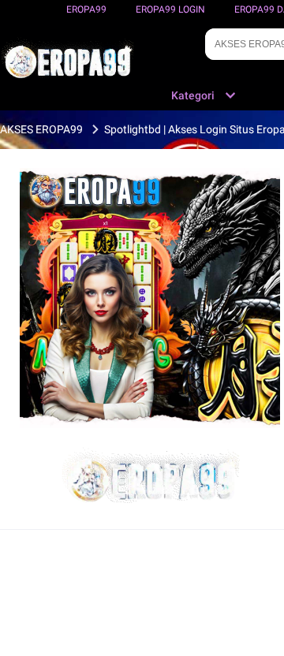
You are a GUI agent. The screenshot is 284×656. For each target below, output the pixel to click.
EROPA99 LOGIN (170, 9)
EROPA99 (86, 9)
